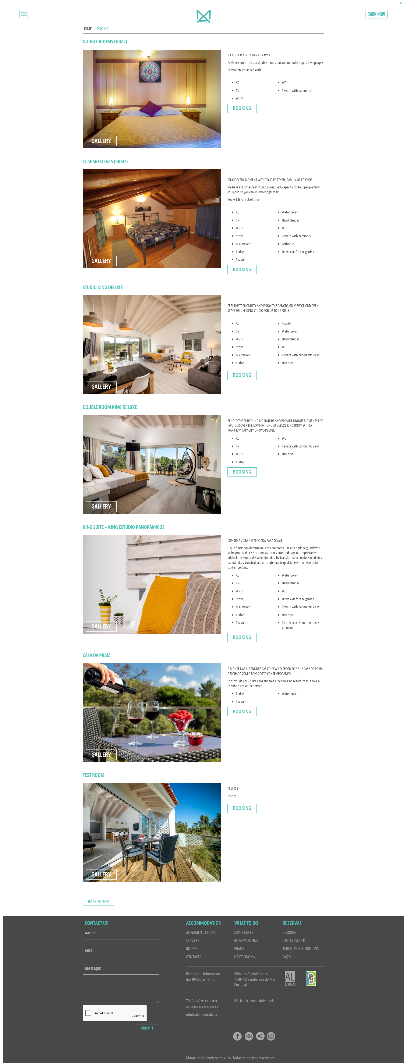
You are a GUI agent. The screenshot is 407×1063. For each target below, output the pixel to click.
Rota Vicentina (246, 940)
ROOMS (191, 948)
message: (93, 968)
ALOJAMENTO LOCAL (201, 932)
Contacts (193, 957)
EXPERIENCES (243, 932)
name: (90, 933)
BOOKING (289, 932)
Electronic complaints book (254, 1000)
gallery (101, 141)
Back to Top (98, 901)
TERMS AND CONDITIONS (301, 948)
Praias (239, 948)
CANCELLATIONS (294, 940)
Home (87, 29)
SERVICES (192, 940)
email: (90, 950)
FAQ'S (287, 957)
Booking (242, 108)
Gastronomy (244, 957)
